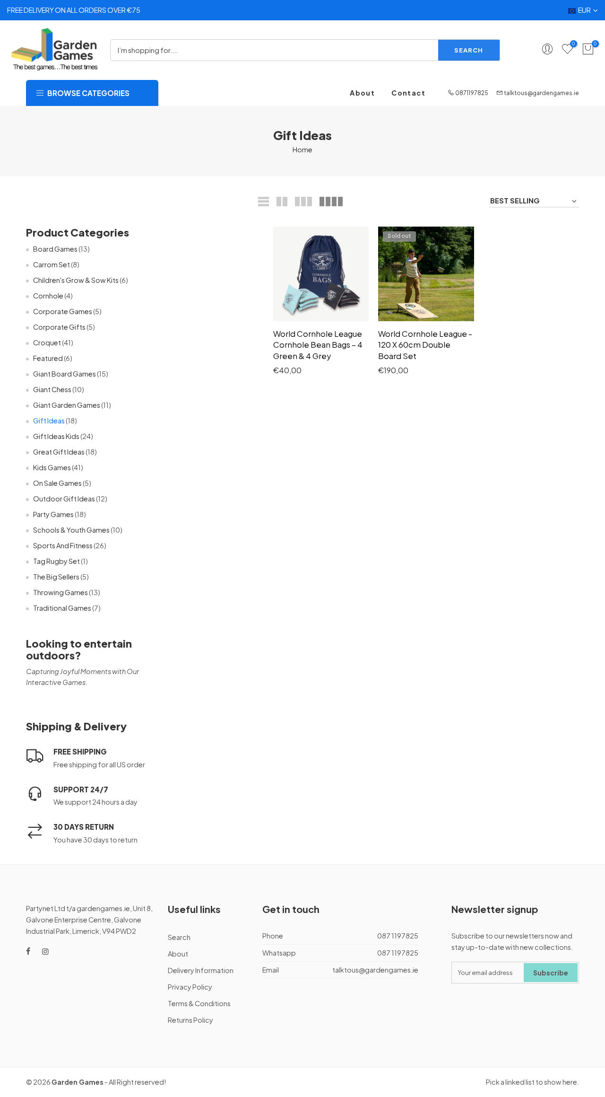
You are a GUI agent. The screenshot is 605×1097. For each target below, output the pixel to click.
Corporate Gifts (59, 327)
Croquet (47, 342)
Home (302, 149)
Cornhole (48, 295)
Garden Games (78, 1082)
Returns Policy (190, 1020)
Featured (48, 358)
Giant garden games (66, 405)
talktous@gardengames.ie (541, 93)
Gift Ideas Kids (56, 436)
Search (468, 50)
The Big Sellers (56, 576)
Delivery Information (200, 970)
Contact (408, 92)
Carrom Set (51, 264)
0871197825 (471, 93)
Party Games (53, 514)
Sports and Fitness (63, 545)
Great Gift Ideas (59, 452)
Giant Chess (52, 389)
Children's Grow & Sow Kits (76, 280)
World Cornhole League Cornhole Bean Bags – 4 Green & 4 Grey (318, 345)
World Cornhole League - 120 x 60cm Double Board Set (425, 345)
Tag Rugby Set (56, 561)
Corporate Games (62, 311)
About (362, 92)
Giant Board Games (64, 373)
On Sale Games (57, 483)
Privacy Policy (190, 987)
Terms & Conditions (199, 1003)
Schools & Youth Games (71, 530)
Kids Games (52, 467)
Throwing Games (60, 592)
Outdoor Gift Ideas (64, 498)
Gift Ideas (49, 420)
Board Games (55, 249)
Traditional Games (62, 608)
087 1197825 (397, 935)
